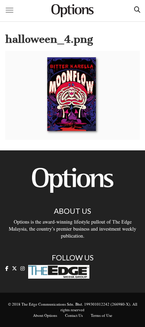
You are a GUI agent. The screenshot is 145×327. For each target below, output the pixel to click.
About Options (45, 315)
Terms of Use (101, 315)
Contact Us (74, 315)
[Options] (72, 10)
